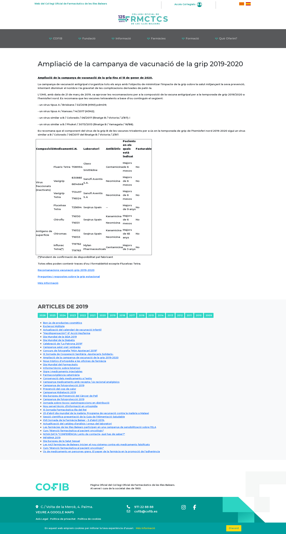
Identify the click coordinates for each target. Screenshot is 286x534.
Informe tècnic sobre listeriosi (61, 368)
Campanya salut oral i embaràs (62, 347)
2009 (209, 315)
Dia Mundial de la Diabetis (59, 340)
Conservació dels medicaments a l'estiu (67, 378)
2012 (180, 315)
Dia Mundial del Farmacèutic (60, 364)
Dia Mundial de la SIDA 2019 (60, 336)
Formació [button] (192, 38)
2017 (132, 315)
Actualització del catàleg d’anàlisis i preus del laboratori (77, 423)
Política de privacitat (63, 518)
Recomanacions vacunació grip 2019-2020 (66, 270)
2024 (62, 315)
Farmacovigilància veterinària (61, 375)
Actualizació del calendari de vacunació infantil (72, 329)
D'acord (234, 528)
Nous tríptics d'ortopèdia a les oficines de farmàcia (74, 361)
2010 (199, 315)
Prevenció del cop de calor (59, 388)
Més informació (48, 283)
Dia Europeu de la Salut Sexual (61, 441)
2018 (122, 315)
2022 (83, 315)
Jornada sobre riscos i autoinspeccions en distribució (76, 402)
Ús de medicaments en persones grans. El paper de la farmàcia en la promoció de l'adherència (101, 451)
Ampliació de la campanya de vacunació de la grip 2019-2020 (81, 357)
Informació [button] (123, 38)
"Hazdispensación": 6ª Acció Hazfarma (66, 333)
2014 (161, 315)
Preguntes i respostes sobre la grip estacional (69, 276)
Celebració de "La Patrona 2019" (62, 343)
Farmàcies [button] (158, 38)
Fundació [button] (88, 38)
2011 (189, 315)
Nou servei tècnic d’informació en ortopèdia (70, 406)
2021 (92, 315)
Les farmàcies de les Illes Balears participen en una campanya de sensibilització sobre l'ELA (99, 427)
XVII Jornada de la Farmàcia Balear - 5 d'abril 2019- (74, 420)
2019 (112, 315)
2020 (102, 315)
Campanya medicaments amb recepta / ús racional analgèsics (81, 381)
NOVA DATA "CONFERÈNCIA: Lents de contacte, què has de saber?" (84, 434)
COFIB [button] (57, 38)
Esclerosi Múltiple (54, 326)
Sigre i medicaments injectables (62, 371)
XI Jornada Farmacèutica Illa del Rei (65, 409)
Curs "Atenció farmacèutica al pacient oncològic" (73, 430)
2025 (52, 315)
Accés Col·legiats (185, 4)
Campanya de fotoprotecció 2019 (63, 385)
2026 (42, 315)
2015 (151, 315)
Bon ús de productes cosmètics (62, 322)
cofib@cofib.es (143, 511)
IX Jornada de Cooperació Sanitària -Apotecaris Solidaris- (78, 354)
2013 (170, 315)
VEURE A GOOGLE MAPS (55, 512)
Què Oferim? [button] (227, 38)
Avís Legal (42, 518)
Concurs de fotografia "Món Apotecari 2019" (70, 350)
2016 (141, 315)
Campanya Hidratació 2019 (59, 392)
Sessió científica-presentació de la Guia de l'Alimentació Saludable (84, 416)
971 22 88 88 (141, 507)
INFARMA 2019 (51, 437)
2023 (73, 315)
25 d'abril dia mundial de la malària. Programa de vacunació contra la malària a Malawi (96, 413)
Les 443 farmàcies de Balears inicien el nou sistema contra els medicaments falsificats (96, 444)
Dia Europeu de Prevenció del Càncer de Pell (70, 395)
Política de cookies (89, 518)
